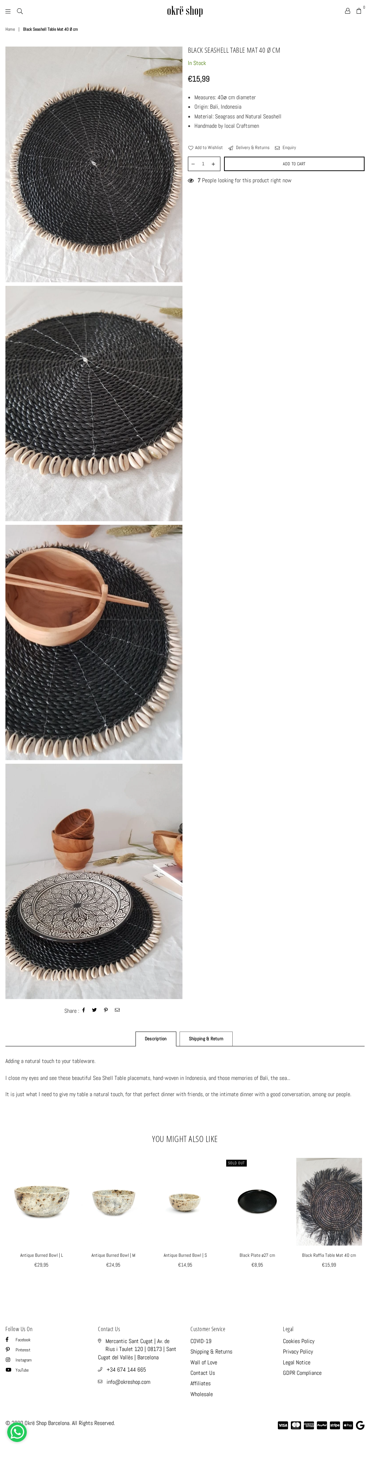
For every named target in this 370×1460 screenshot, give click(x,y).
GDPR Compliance (302, 1373)
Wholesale (201, 1394)
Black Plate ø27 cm (257, 1255)
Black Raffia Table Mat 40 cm (329, 1255)
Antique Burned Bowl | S (185, 1255)
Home (10, 29)
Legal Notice (296, 1362)
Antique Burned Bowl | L (41, 1255)
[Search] (20, 10)
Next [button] (358, 1221)
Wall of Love (203, 1362)
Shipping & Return (206, 1039)
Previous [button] (11, 1221)
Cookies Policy (298, 1341)
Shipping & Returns (211, 1351)
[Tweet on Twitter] (94, 1010)
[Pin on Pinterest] (106, 1010)
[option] (93, 164)
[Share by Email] (117, 1010)
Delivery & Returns (252, 147)
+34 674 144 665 (126, 1369)
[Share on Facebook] (84, 1010)
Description (156, 1039)
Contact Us (202, 1373)
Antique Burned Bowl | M (113, 1255)
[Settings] (347, 10)
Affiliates (200, 1383)
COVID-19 (200, 1341)
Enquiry (288, 147)
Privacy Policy (298, 1351)
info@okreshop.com (128, 1382)
